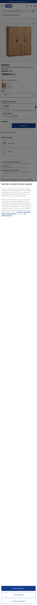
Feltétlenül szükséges (18, 601)
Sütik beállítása (18, 595)
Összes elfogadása (18, 588)
